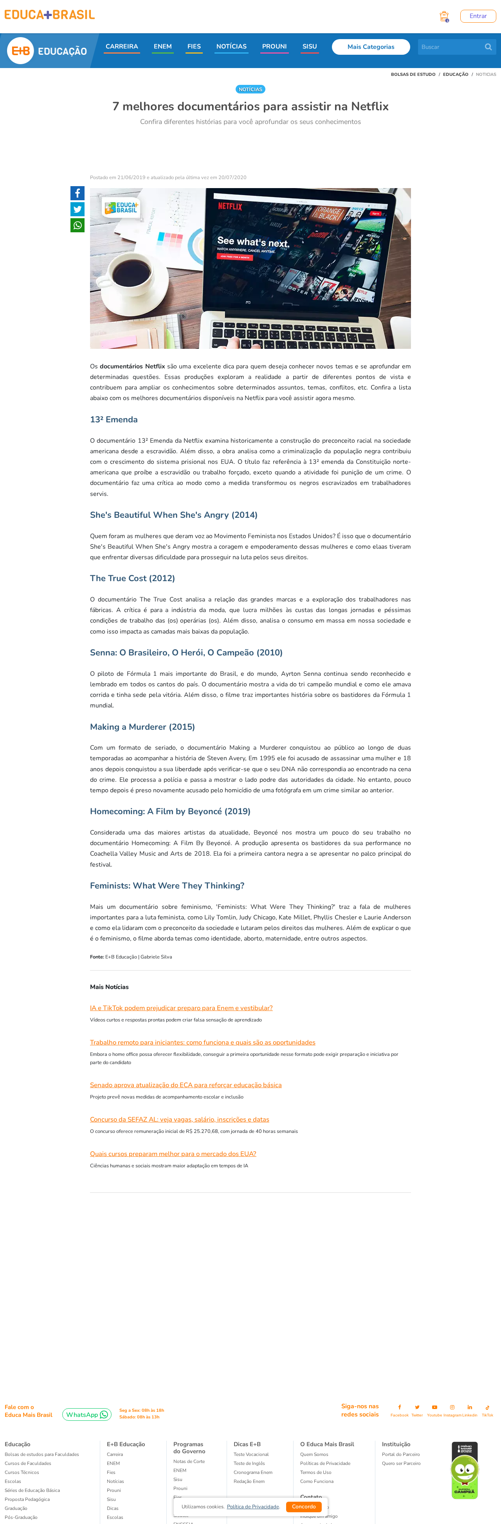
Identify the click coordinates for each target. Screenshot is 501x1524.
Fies (111, 1472)
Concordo (304, 1506)
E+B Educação (126, 1444)
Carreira (115, 1454)
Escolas (13, 1481)
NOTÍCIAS (231, 46)
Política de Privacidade (253, 1506)
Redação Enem (249, 1481)
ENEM (163, 46)
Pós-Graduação (21, 1517)
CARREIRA (122, 46)
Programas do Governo (189, 1447)
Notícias (115, 1481)
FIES (194, 46)
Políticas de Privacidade (325, 1463)
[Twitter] (77, 210)
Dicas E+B (247, 1444)
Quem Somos (314, 1454)
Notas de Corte (189, 1461)
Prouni (114, 1490)
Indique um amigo (319, 1516)
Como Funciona (316, 1481)
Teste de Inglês (249, 1463)
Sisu (177, 1479)
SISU (310, 46)
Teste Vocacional (251, 1454)
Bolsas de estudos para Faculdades (42, 1454)
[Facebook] (77, 194)
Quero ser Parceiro (401, 1463)
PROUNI (274, 46)
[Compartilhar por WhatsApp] (77, 227)
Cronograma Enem (253, 1472)
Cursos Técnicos (22, 1472)
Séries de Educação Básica (32, 1490)
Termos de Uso (316, 1472)
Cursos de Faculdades (28, 1463)
